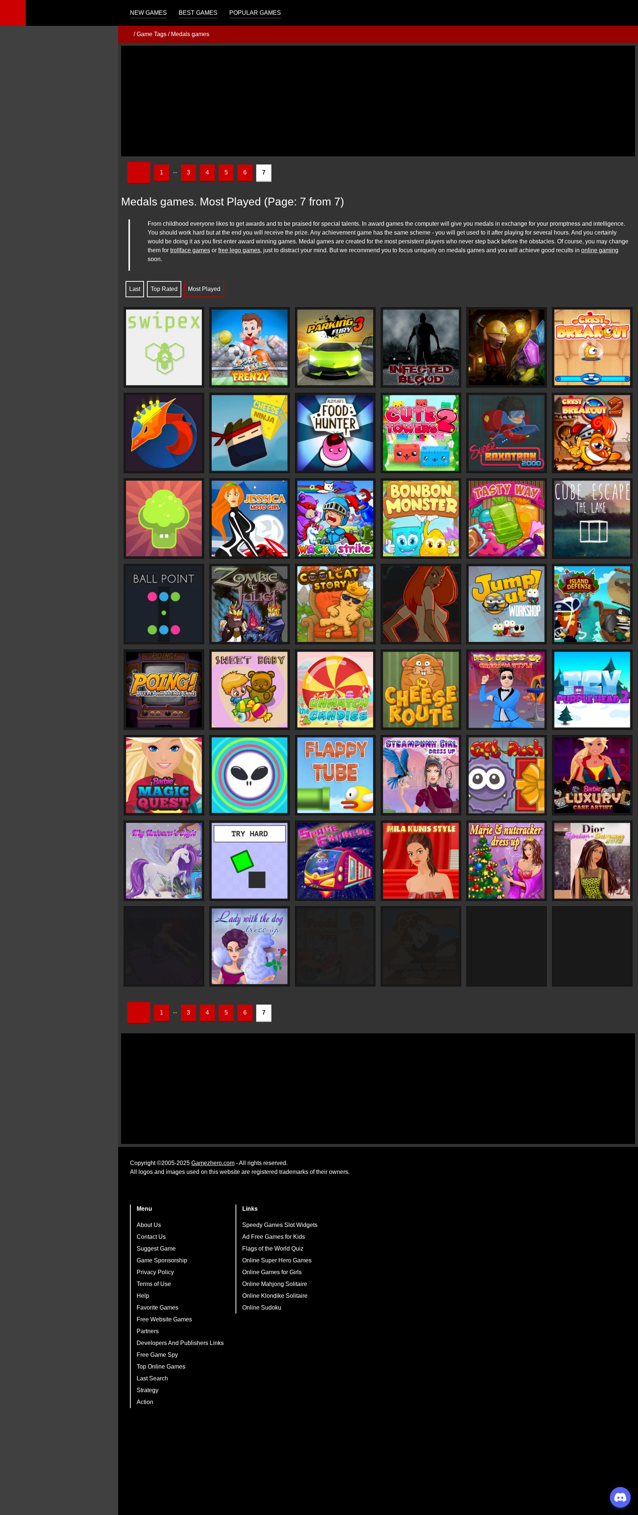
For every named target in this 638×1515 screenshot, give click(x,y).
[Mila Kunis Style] (421, 861)
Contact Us (151, 1237)
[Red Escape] (421, 604)
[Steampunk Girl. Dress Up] (421, 775)
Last (134, 289)
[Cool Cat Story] (335, 604)
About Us (149, 1225)
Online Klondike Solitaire (275, 1296)
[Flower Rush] (592, 946)
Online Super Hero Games (277, 1260)
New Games (148, 13)
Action (145, 1402)
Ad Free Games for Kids (273, 1237)
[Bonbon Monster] (421, 518)
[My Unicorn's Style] (164, 861)
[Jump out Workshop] (506, 604)
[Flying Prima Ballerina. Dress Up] (164, 946)
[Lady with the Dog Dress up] (249, 946)
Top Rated (164, 289)
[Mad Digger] (506, 347)
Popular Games (255, 13)
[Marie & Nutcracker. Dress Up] (506, 861)
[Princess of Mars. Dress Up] (421, 946)
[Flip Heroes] (164, 518)
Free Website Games (164, 1319)
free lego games (239, 250)
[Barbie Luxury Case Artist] (592, 775)
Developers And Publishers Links (180, 1343)
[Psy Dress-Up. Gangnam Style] (506, 690)
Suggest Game (156, 1248)
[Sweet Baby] (249, 689)
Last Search (152, 1378)
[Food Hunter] (335, 433)
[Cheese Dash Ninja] (249, 433)
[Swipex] (164, 347)
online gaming (599, 250)
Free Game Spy (157, 1355)
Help (143, 1296)
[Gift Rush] (506, 775)
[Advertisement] (378, 101)
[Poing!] (164, 689)
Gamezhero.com (212, 1163)
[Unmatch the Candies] (335, 689)
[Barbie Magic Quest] (164, 775)
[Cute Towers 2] (421, 433)
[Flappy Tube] (335, 775)
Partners (148, 1331)
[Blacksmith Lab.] (164, 433)
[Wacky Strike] (335, 518)
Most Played (204, 289)
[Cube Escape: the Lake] (592, 518)
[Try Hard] (249, 861)
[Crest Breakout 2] (592, 433)
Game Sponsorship (162, 1260)
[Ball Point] (164, 604)
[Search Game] (626, 14)
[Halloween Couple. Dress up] (506, 946)
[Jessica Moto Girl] (249, 518)
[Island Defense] (592, 604)
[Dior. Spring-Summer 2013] (592, 861)
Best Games (198, 13)
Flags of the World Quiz (272, 1248)
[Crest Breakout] (592, 347)
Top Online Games (161, 1366)
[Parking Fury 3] (335, 347)
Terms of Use (154, 1284)
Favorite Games (157, 1307)
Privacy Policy (155, 1272)
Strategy (147, 1390)
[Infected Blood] (421, 347)
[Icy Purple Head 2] (592, 689)
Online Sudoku (261, 1307)
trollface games (190, 250)
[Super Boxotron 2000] (506, 433)
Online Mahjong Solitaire (274, 1284)
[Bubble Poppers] (249, 775)
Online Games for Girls (272, 1272)
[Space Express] (335, 861)
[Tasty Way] (506, 518)
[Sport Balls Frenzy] (249, 347)
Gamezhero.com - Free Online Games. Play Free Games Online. (72, 13)
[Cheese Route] (421, 689)
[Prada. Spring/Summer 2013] (335, 946)
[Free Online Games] (126, 34)
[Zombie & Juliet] (249, 604)
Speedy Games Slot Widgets (280, 1225)
